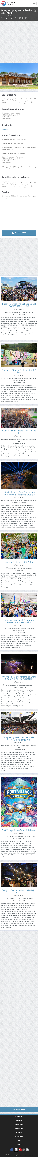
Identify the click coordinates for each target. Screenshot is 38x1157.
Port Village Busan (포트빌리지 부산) (19, 830)
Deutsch (19, 1116)
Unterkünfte (19, 1136)
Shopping (19, 1132)
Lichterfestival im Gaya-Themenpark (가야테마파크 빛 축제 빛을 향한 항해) (19, 493)
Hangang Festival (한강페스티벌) (19, 562)
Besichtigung (19, 1124)
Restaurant (19, 1128)
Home (3, 16)
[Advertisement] (19, 42)
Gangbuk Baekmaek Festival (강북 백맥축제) (19, 891)
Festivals (10, 16)
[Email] (27, 1149)
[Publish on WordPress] (23, 1149)
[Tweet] (16, 1149)
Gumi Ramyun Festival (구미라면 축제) (19, 431)
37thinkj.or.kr (5, 129)
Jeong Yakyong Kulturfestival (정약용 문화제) (15, 18)
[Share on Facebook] (11, 1149)
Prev (2, 75)
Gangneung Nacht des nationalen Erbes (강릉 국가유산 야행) (19, 738)
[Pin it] (20, 1149)
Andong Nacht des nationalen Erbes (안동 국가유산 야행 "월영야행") (19, 677)
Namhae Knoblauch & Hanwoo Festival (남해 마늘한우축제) (19, 621)
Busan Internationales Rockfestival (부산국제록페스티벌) (19, 305)
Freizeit (19, 1144)
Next (35, 75)
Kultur (19, 1140)
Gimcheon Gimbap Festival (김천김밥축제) (19, 371)
